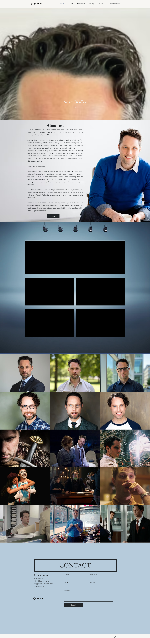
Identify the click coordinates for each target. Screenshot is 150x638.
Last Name (94, 574)
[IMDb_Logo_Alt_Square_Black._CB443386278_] (41, 4)
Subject (92, 582)
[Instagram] (31, 4)
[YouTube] (38, 4)
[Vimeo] (34, 4)
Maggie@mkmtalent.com (43, 584)
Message (67, 590)
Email (66, 582)
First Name (68, 574)
